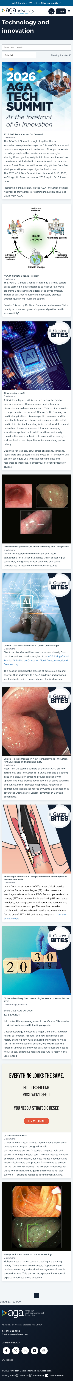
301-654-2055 (13, 1331)
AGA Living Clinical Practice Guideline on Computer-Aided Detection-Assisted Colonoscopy (36, 660)
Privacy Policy (9, 1375)
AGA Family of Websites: (35, 3)
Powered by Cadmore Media (48, 1375)
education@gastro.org (18, 1334)
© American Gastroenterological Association (27, 1370)
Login (61, 11)
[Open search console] (51, 11)
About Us (24, 1375)
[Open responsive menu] (69, 11)
